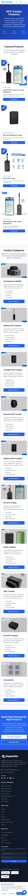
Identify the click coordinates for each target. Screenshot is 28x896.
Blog (2, 814)
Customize (12, 893)
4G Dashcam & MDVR (6, 788)
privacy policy (4, 890)
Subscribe (14, 861)
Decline (4, 893)
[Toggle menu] (25, 2)
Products (3, 811)
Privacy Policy (4, 840)
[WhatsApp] (16, 2)
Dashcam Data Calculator (7, 822)
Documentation (4, 835)
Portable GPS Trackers (6, 796)
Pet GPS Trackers (5, 793)
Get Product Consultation (14, 737)
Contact (3, 824)
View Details (14, 99)
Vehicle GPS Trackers (6, 786)
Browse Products (13, 301)
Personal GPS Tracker (6, 791)
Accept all (20, 893)
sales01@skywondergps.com (11, 770)
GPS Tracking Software (6, 832)
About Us (3, 809)
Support (3, 817)
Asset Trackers (4, 801)
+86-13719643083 (8, 772)
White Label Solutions (6, 842)
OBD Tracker (4, 798)
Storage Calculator (5, 819)
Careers (3, 837)
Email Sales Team (14, 742)
